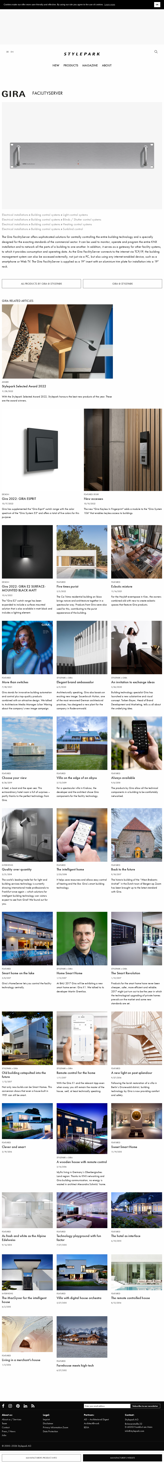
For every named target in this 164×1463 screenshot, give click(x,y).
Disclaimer (48, 1423)
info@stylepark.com (134, 1431)
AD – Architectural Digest (96, 1419)
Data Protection (50, 1431)
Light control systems (75, 215)
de (7, 51)
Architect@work (91, 1423)
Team (4, 1423)
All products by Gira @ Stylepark (41, 283)
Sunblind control (73, 229)
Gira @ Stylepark (122, 283)
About (107, 65)
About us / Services (11, 1419)
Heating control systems (77, 224)
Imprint (46, 1419)
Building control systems (45, 215)
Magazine (90, 65)
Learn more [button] (109, 4)
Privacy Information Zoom (55, 1427)
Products (71, 65)
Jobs (4, 1435)
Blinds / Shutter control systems (82, 219)
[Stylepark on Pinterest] (18, 1406)
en (12, 51)
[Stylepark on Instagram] (10, 1406)
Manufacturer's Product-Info (41, 1457)
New (56, 65)
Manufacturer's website (122, 1457)
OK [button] (157, 5)
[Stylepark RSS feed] (33, 1406)
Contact (5, 1427)
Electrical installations (15, 215)
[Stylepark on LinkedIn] (25, 1406)
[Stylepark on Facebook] (3, 1406)
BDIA (86, 1427)
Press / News (8, 1431)
